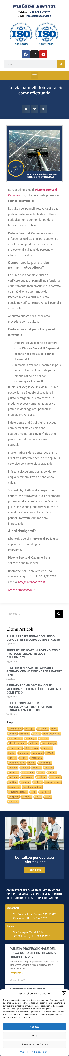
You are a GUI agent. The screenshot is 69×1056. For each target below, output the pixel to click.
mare (31, 762)
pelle (41, 772)
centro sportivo (51, 733)
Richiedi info (34, 869)
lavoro (12, 758)
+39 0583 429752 (40, 12)
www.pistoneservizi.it (21, 590)
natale (49, 767)
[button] (64, 993)
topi (33, 791)
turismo (27, 796)
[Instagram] (34, 54)
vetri (48, 796)
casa (36, 733)
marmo (13, 767)
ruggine (26, 782)
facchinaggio (49, 743)
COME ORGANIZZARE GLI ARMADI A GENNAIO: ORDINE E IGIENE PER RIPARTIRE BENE (34, 671)
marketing (45, 762)
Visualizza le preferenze (35, 1044)
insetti (50, 753)
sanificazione (53, 782)
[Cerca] (61, 64)
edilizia (33, 743)
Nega (34, 1035)
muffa (25, 767)
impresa (24, 753)
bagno (12, 733)
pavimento (28, 772)
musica (36, 767)
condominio (15, 738)
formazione (15, 748)
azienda (43, 728)
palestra (13, 772)
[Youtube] (43, 54)
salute (38, 782)
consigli (30, 738)
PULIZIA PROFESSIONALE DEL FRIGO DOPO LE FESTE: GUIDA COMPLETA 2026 (33, 638)
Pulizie (42, 777)
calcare (25, 733)
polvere (13, 777)
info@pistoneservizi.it (38, 15)
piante (52, 772)
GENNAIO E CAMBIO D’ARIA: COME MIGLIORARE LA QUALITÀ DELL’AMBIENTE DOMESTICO (34, 689)
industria (37, 753)
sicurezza (14, 787)
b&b (54, 728)
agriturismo (15, 728)
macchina (37, 758)
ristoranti (55, 777)
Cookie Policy (26, 1052)
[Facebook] (26, 54)
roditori (13, 782)
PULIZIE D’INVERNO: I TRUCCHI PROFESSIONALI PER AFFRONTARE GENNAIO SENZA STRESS (29, 706)
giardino (47, 748)
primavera (27, 777)
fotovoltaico (32, 748)
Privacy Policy (40, 1052)
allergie (30, 728)
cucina (44, 738)
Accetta (34, 1026)
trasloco (45, 791)
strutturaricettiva (32, 787)
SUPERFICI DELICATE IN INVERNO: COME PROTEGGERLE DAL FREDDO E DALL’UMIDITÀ (33, 654)
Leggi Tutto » (11, 644)
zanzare (13, 801)
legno (24, 758)
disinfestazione (17, 743)
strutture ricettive (17, 791)
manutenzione (16, 762)
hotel (11, 753)
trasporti (13, 796)
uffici (38, 796)
